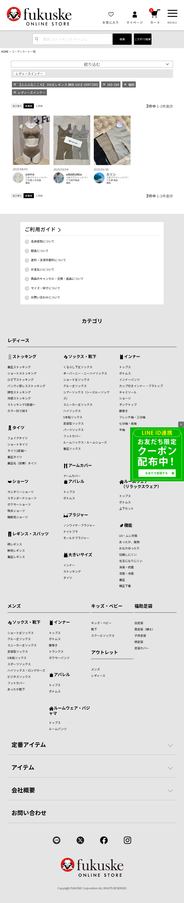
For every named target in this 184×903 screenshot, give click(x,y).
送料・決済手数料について (48, 260)
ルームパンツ (58, 729)
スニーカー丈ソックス (77, 404)
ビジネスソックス (19, 676)
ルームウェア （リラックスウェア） (140, 483)
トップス (125, 367)
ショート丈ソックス (76, 379)
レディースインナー (29, 73)
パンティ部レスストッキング (26, 386)
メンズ (14, 606)
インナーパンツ (129, 379)
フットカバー (72, 436)
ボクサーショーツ (19, 504)
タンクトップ (128, 404)
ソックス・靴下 (82, 356)
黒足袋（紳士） (144, 629)
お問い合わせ (29, 812)
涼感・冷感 (126, 573)
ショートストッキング (22, 373)
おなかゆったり (129, 548)
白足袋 (138, 623)
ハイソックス (72, 411)
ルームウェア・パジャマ (69, 710)
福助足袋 (143, 606)
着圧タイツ (14, 457)
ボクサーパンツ (59, 658)
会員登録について (42, 241)
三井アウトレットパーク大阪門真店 (77, 178)
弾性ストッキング (19, 392)
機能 (128, 525)
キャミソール (128, 392)
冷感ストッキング (19, 398)
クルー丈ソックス (75, 386)
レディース (18, 340)
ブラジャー (78, 515)
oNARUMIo (74, 174)
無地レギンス (16, 550)
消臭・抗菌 (126, 567)
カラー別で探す (17, 411)
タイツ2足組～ (16, 450)
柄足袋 (138, 642)
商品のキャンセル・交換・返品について (57, 278)
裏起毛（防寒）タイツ (22, 463)
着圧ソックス (72, 448)
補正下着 (125, 586)
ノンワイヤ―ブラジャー (79, 525)
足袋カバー (141, 648)
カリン (111, 174)
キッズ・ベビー (107, 606)
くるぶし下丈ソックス (77, 367)
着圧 (122, 580)
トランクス (56, 651)
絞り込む (92, 64)
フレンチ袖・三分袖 (132, 417)
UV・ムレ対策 (128, 535)
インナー (132, 356)
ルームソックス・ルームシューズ (85, 442)
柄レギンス (14, 544)
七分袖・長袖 (128, 423)
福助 (27, 182)
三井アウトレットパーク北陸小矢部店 (36, 178)
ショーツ (125, 398)
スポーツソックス (19, 664)
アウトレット (104, 652)
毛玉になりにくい (130, 561)
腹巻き (123, 411)
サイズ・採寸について (45, 288)
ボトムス (125, 373)
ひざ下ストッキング (20, 379)
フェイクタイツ (17, 438)
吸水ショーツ (16, 511)
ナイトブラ (70, 531)
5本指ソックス (72, 417)
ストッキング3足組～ (21, 404)
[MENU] (172, 13)
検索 (122, 39)
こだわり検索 (143, 39)
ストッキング (24, 356)
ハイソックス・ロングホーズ (26, 670)
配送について (39, 251)
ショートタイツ (17, 444)
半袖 (122, 430)
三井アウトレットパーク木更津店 (117, 178)
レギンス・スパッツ (30, 533)
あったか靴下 (16, 689)
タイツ (18, 427)
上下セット (126, 508)
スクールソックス (102, 635)
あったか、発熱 (129, 542)
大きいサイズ (80, 554)
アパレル (76, 481)
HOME (5, 51)
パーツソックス (73, 430)
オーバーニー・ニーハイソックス (85, 373)
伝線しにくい (128, 554)
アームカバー (80, 465)
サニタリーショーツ (20, 492)
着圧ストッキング (19, 367)
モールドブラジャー (76, 538)
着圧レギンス (16, 557)
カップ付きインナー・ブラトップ (141, 386)
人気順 (39, 106)
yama (29, 174)
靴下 (94, 629)
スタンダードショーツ (22, 498)
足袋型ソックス (73, 423)
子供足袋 (140, 635)
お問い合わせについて (45, 297)
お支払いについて (42, 269)
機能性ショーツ (17, 517)
